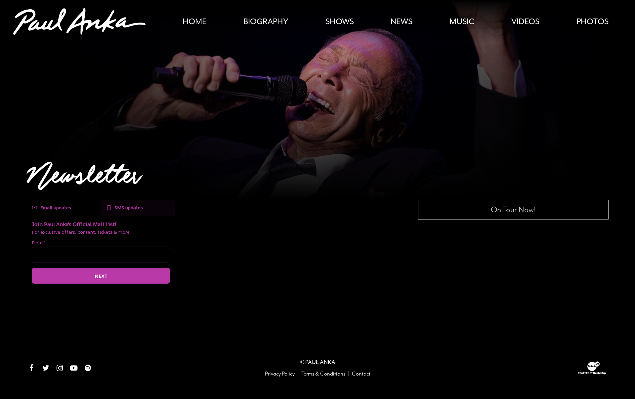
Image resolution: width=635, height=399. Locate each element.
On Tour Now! (513, 209)
